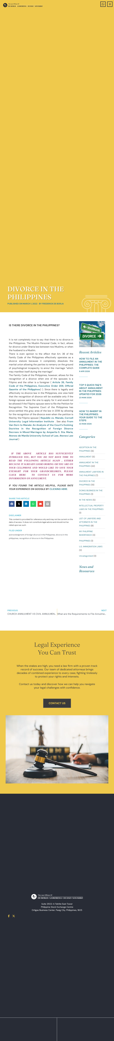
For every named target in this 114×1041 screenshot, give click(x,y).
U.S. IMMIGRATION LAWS (90, 546)
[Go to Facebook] (8, 916)
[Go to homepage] (23, 5)
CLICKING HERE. (58, 489)
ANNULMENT (85, 456)
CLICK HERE (19, 475)
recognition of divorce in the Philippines (36, 538)
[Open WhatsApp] (103, 4)
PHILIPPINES (84, 540)
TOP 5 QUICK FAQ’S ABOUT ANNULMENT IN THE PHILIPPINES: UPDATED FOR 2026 (91, 389)
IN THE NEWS (85, 499)
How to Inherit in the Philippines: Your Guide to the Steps (90, 416)
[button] (12, 504)
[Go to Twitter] (13, 916)
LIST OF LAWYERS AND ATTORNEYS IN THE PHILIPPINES (90, 522)
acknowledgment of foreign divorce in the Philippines (32, 534)
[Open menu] (110, 4)
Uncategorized (86, 556)
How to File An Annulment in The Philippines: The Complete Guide (90, 363)
